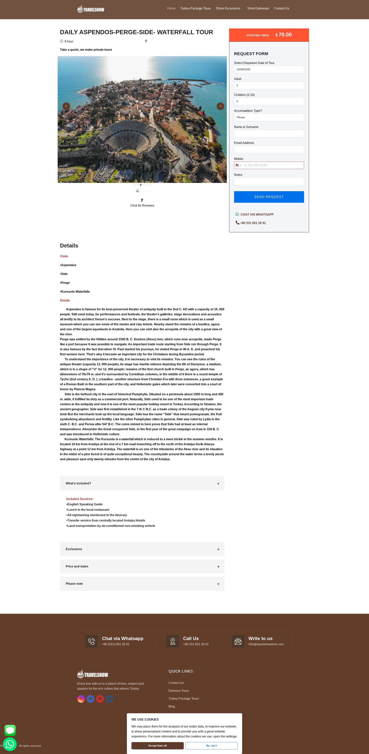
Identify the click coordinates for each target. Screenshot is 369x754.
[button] (134, 185)
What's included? (78, 483)
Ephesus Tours (179, 690)
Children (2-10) (244, 94)
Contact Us (281, 8)
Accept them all (157, 745)
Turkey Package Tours (195, 8)
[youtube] (100, 698)
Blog (172, 706)
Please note (74, 583)
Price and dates (77, 566)
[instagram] (81, 698)
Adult (237, 79)
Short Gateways (258, 8)
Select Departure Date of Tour (254, 63)
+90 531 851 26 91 (253, 223)
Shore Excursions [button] (228, 8)
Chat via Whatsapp (256, 214)
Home (171, 8)
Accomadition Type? (248, 110)
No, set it (211, 745)
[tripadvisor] (109, 698)
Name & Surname (246, 127)
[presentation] (66, 106)
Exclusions (74, 549)
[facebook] (90, 698)
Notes (238, 174)
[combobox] (238, 165)
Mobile (238, 158)
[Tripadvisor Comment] (145, 191)
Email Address (244, 142)
